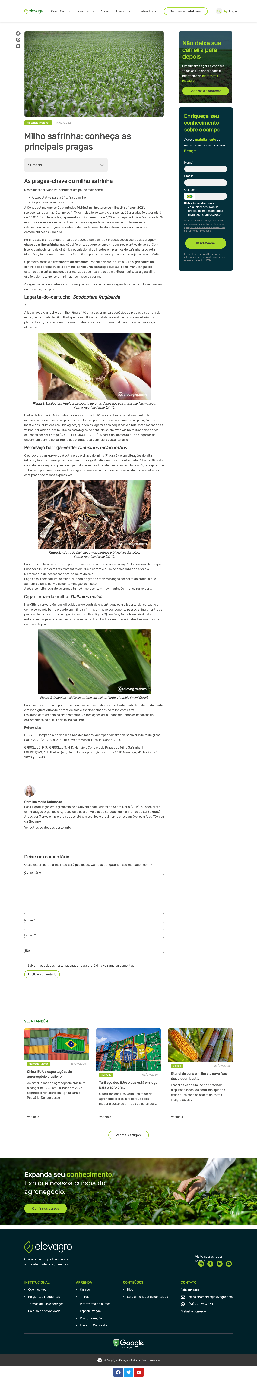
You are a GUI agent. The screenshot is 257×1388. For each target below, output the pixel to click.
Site (27, 950)
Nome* (188, 162)
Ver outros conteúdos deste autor (48, 827)
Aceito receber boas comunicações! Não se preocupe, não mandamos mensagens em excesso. (205, 209)
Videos (44, 1063)
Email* (188, 176)
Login (233, 11)
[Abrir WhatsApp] (247, 1378)
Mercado (34, 1063)
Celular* (189, 189)
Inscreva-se (205, 243)
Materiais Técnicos (38, 122)
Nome (29, 920)
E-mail (30, 935)
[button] (219, 11)
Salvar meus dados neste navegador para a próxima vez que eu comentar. (81, 965)
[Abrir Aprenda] (129, 11)
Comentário (33, 872)
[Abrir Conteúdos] (155, 11)
